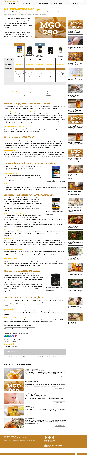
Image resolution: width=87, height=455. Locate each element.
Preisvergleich (49, 95)
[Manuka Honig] (14, 423)
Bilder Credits (47, 446)
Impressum (46, 444)
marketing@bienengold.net (49, 441)
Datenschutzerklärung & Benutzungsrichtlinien (53, 445)
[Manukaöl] (14, 410)
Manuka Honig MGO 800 (32, 381)
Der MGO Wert (27, 94)
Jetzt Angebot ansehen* (19, 69)
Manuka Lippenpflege (31, 393)
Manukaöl (28, 406)
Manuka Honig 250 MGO (29, 92)
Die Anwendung (49, 91)
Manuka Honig (29, 418)
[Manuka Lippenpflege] (14, 398)
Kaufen (47, 93)
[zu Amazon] (19, 49)
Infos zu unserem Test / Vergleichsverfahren (23, 14)
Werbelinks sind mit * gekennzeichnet (40, 14)
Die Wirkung (27, 96)
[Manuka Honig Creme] (14, 373)
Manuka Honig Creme (31, 369)
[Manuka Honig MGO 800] (14, 386)
